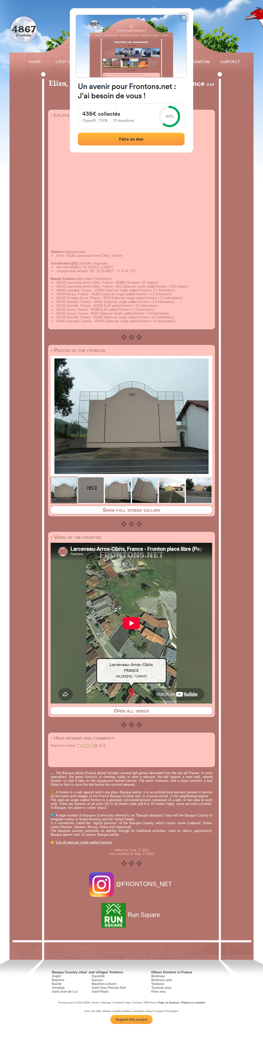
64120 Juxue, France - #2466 (78, 309)
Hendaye (58, 988)
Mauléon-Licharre (104, 984)
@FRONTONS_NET (144, 883)
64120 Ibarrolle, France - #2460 (80, 317)
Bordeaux (158, 976)
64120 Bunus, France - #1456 (78, 294)
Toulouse (157, 984)
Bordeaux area (161, 980)
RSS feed (150, 1002)
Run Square (144, 914)
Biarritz (57, 984)
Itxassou (97, 980)
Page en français (168, 1002)
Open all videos (131, 711)
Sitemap (106, 1002)
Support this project (131, 1019)
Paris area (158, 991)
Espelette (98, 976)
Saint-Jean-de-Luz (65, 991)
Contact (229, 61)
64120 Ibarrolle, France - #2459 (80, 306)
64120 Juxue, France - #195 (77, 313)
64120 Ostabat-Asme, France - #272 (84, 298)
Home (35, 61)
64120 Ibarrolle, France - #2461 (80, 302)
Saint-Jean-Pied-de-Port (109, 988)
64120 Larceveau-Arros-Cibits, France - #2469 (91, 282)
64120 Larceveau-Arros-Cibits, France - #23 (89, 286)
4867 (23, 29)
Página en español (193, 1002)
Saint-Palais (100, 991)
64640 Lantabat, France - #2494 (80, 290)
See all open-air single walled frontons (84, 842)
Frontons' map (121, 1002)
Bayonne (58, 980)
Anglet (56, 976)
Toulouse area (161, 988)
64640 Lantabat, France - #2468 (80, 321)
